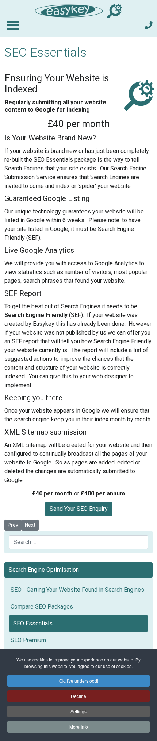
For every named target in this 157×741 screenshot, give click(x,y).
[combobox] (78, 542)
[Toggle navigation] (12, 25)
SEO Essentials (33, 623)
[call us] (149, 25)
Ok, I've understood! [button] (78, 681)
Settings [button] (78, 711)
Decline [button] (78, 696)
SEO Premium (28, 640)
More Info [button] (78, 726)
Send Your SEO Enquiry (79, 508)
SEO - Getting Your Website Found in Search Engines (77, 589)
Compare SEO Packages (42, 606)
